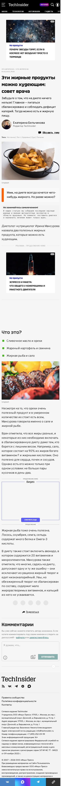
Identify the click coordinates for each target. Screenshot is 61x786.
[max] (29, 686)
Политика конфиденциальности (19, 701)
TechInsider (18, 4)
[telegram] (16, 686)
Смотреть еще (30, 520)
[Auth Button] (57, 4)
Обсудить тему (50, 132)
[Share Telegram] (38, 782)
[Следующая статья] (30, 666)
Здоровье (26, 137)
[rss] (3, 686)
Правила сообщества (13, 697)
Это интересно (8, 69)
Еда (33, 137)
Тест (18, 137)
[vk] (9, 686)
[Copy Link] (53, 782)
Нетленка (11, 137)
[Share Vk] (7, 782)
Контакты (7, 705)
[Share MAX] (22, 782)
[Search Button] (52, 4)
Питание (40, 137)
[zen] (22, 686)
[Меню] (3, 4)
